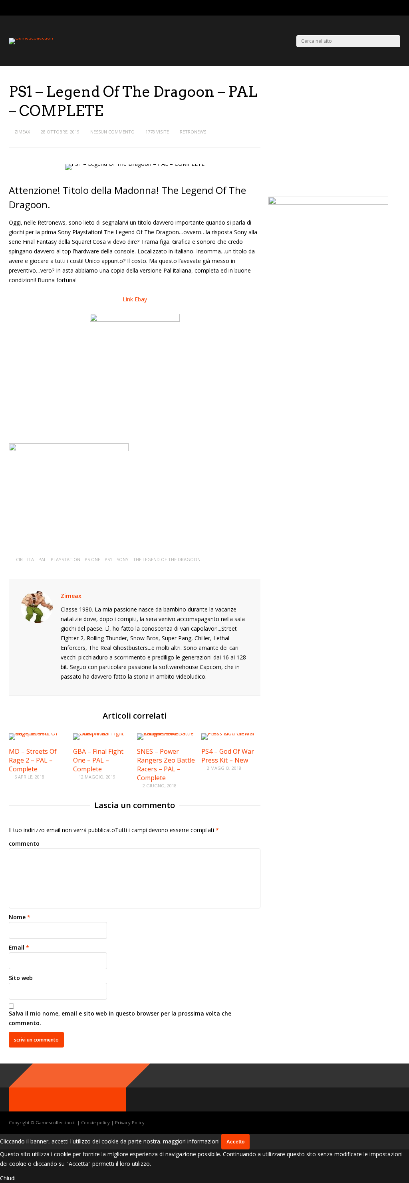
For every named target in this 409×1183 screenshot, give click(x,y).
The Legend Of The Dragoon (167, 559)
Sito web (21, 978)
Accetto (235, 1142)
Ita (30, 559)
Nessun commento (112, 132)
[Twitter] (378, 8)
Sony (123, 559)
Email (16, 947)
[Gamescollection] (31, 37)
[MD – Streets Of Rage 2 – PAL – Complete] (38, 733)
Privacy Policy (130, 1122)
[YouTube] (398, 8)
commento (24, 843)
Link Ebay (135, 299)
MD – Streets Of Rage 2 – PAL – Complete (33, 760)
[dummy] (69, 449)
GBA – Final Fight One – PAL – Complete (98, 760)
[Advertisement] (335, 138)
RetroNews (193, 132)
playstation (65, 559)
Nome (17, 917)
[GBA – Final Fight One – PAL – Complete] (102, 733)
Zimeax (22, 132)
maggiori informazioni (191, 1141)
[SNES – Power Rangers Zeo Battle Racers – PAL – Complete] (166, 733)
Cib (19, 559)
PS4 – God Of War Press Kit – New (227, 756)
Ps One (92, 559)
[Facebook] (388, 8)
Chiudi (8, 1178)
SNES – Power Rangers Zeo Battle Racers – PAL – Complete (166, 764)
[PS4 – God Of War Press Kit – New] (230, 733)
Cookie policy (96, 1122)
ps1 (108, 559)
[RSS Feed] (368, 8)
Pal (42, 559)
